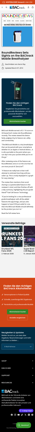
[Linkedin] (29, 415)
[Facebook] (12, 415)
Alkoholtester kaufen (17, 121)
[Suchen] (6, 7)
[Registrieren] (30, 347)
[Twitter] (25, 415)
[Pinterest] (32, 415)
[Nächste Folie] (31, 250)
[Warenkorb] (33, 7)
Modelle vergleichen (17, 318)
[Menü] (2, 7)
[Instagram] (15, 415)
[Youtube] (18, 415)
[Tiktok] (22, 415)
